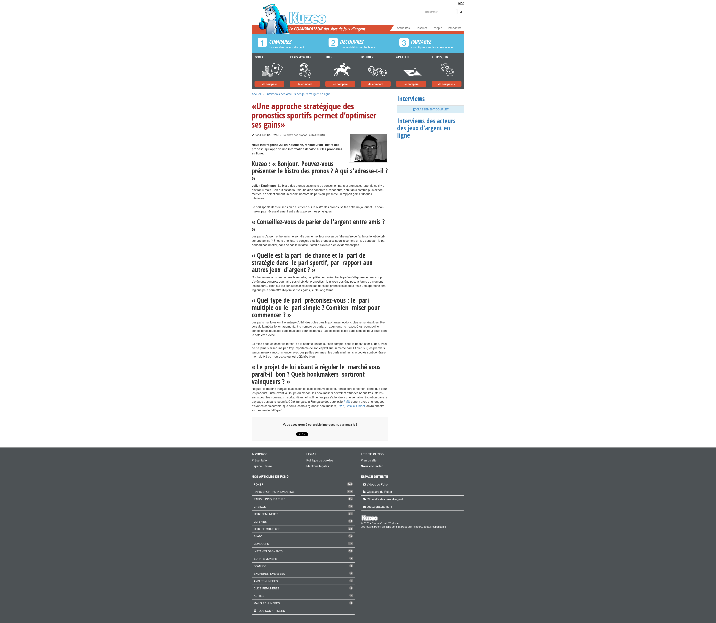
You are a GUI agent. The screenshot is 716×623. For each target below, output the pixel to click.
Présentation (260, 460)
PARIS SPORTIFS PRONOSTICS (274, 492)
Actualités (403, 28)
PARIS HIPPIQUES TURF (269, 499)
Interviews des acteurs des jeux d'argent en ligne (298, 94)
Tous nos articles (271, 611)
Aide (461, 3)
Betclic (350, 406)
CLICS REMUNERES (267, 588)
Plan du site (368, 460)
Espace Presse (262, 466)
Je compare (269, 84)
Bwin (340, 406)
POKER (258, 484)
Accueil (257, 94)
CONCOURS (261, 544)
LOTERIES (260, 521)
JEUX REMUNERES (266, 514)
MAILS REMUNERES (267, 603)
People (437, 28)
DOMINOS (260, 566)
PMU (346, 401)
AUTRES (259, 596)
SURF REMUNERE (265, 559)
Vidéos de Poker (378, 484)
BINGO (258, 536)
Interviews (454, 28)
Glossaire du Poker (379, 491)
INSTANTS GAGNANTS (268, 551)
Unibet (360, 406)
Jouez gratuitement (379, 506)
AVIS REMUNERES (266, 581)
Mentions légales (317, 466)
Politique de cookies (319, 460)
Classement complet (432, 109)
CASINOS (260, 506)
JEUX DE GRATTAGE (267, 529)
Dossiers (421, 28)
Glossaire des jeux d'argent (385, 499)
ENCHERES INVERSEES (269, 573)
